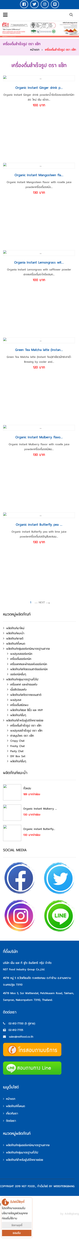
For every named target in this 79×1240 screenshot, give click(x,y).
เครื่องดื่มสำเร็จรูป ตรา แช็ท (60, 49)
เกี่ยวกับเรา (12, 1113)
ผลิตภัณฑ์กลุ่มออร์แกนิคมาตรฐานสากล (28, 648)
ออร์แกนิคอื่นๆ (18, 674)
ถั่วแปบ (27, 788)
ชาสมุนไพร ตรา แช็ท (22, 735)
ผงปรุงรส (15, 700)
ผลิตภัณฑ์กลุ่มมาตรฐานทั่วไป (22, 679)
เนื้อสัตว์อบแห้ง (18, 689)
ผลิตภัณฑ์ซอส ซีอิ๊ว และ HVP (26, 710)
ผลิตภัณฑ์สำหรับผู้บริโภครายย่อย (24, 720)
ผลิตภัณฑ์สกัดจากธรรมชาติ (25, 695)
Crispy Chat (17, 740)
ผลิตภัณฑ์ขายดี (14, 638)
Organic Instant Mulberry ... (40, 808)
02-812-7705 (16, 1030)
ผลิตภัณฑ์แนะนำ (15, 633)
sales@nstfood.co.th (21, 1036)
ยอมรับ (17, 1233)
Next (42, 602)
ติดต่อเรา (11, 1120)
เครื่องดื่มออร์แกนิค (20, 659)
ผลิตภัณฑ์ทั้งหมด (15, 643)
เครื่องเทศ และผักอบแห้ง (23, 684)
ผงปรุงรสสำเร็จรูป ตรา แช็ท (26, 730)
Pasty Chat (16, 751)
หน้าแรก (34, 49)
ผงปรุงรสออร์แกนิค (21, 653)
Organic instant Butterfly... (39, 829)
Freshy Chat (17, 746)
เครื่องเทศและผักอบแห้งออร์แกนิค (28, 664)
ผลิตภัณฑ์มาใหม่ (15, 628)
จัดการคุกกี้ (16, 1225)
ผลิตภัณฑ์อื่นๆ (18, 715)
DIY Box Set (17, 756)
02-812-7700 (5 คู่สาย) (22, 1023)
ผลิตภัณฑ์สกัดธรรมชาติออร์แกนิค (29, 669)
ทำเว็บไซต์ (42, 1186)
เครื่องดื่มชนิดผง (19, 705)
